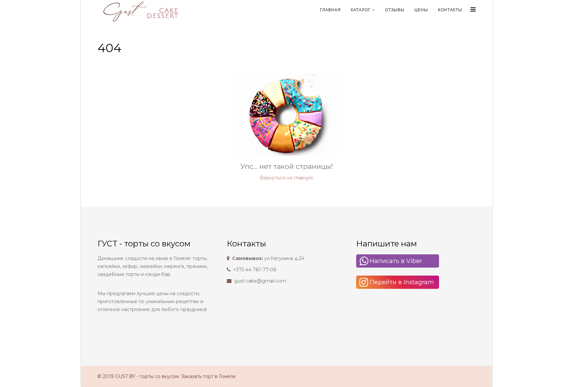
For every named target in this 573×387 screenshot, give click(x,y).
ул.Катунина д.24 (268, 258)
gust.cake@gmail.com (260, 281)
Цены (421, 10)
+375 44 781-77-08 (255, 270)
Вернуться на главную (286, 178)
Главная (330, 10)
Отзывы (395, 10)
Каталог (361, 10)
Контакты (450, 10)
